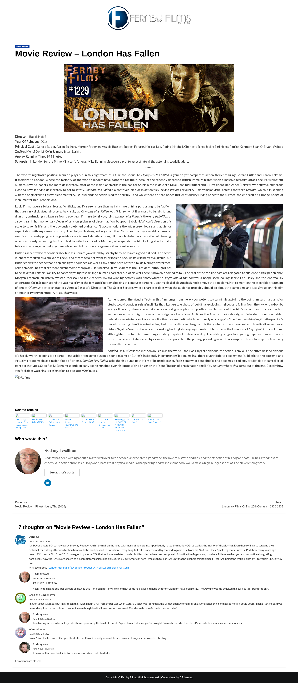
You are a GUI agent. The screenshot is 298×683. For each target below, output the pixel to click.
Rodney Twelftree (60, 450)
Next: (252, 504)
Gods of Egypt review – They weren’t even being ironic (22, 423)
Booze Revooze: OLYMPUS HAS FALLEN (71, 423)
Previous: (40, 504)
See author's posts (62, 472)
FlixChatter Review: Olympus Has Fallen (104, 423)
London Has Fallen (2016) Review (54, 422)
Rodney (38, 573)
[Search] (283, 41)
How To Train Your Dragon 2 (154, 420)
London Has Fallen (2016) (38, 420)
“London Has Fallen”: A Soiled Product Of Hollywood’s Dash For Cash (88, 567)
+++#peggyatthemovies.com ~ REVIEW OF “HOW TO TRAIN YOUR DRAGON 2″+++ (122, 425)
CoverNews (168, 677)
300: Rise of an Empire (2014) (88, 420)
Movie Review (22, 46)
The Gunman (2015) (137, 420)
